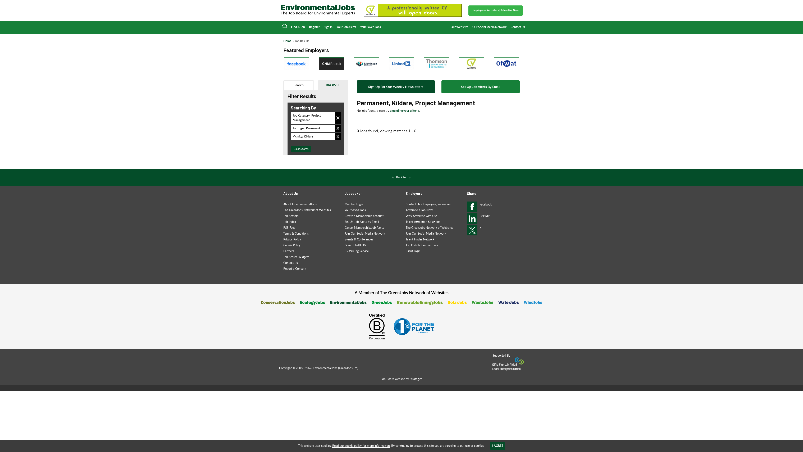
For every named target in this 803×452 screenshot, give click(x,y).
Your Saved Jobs (370, 27)
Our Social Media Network (489, 27)
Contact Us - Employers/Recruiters (428, 204)
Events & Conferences (359, 239)
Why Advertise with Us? (421, 216)
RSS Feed (289, 227)
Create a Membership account (364, 216)
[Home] (317, 9)
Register (314, 27)
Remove (338, 118)
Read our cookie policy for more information (361, 445)
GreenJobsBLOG (355, 245)
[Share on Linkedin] (472, 218)
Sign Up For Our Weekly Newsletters (395, 87)
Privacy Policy (292, 239)
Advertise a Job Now (419, 210)
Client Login (413, 251)
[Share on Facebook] (472, 207)
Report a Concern (294, 268)
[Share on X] (472, 230)
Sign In (328, 27)
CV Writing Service (357, 251)
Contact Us (518, 27)
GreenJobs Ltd (348, 368)
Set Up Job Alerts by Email (362, 222)
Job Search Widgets (296, 257)
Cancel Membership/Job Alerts (364, 227)
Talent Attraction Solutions (423, 222)
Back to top (403, 177)
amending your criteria (404, 110)
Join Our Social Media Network (365, 233)
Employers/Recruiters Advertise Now (496, 10)
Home (284, 26)
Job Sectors (290, 216)
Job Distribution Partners (422, 245)
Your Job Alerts (346, 27)
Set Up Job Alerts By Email (480, 87)
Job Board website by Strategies (401, 379)
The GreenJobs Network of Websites (307, 210)
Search (299, 85)
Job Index (289, 222)
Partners (288, 251)
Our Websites (459, 27)
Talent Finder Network (420, 239)
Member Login (354, 204)
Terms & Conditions (296, 233)
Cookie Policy (291, 245)
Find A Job (298, 27)
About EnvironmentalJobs (300, 204)
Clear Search (301, 149)
